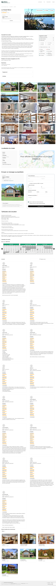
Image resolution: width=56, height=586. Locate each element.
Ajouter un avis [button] (43, 259)
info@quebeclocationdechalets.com (8, 582)
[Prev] (26, 19)
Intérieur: (3, 310)
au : (41, 186)
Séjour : (3, 305)
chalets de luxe (23, 583)
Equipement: (4, 280)
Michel (3, 531)
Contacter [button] (11, 20)
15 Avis (8, 12)
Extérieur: (3, 276)
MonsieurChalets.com (14, 583)
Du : (28, 186)
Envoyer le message (41, 206)
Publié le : (3, 304)
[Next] (53, 19)
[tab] (17, 72)
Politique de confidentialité (51, 584)
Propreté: (3, 278)
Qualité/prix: (4, 308)
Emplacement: (4, 312)
